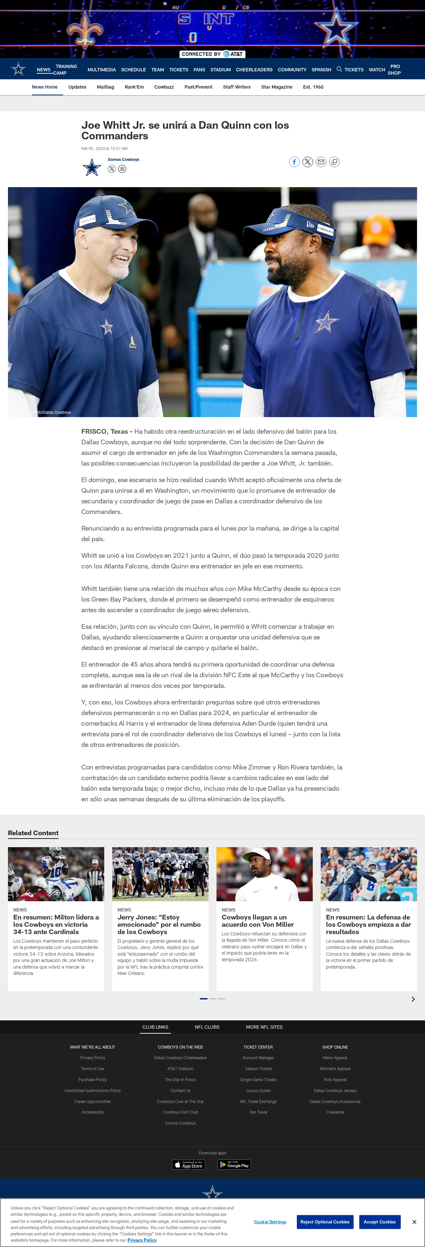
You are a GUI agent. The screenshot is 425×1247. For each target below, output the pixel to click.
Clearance (335, 1112)
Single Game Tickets (258, 1079)
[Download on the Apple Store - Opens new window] (188, 1165)
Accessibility (93, 1112)
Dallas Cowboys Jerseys (335, 1090)
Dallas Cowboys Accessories (335, 1101)
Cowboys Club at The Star (180, 1101)
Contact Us (181, 1090)
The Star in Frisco (180, 1079)
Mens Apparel (335, 1057)
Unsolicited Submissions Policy (92, 1090)
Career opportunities (92, 1101)
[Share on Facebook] (294, 165)
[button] (203, 998)
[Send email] (321, 165)
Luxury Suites (258, 1090)
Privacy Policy (92, 1057)
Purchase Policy (92, 1079)
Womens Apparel (335, 1068)
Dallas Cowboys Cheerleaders (180, 1057)
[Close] (414, 1222)
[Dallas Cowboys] (212, 1195)
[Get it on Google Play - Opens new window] (234, 1168)
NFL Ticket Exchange (258, 1101)
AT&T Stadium (180, 1068)
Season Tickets (258, 1068)
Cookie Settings (270, 1221)
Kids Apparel (335, 1079)
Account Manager (258, 1057)
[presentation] (414, 999)
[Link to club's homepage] (18, 69)
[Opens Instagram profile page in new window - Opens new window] (122, 169)
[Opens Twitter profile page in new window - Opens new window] (112, 169)
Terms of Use (92, 1068)
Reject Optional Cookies (325, 1221)
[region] (212, 1222)
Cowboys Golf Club (180, 1112)
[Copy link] (334, 162)
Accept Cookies (380, 1221)
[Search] (339, 68)
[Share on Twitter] (307, 165)
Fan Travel (258, 1112)
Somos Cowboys (123, 159)
